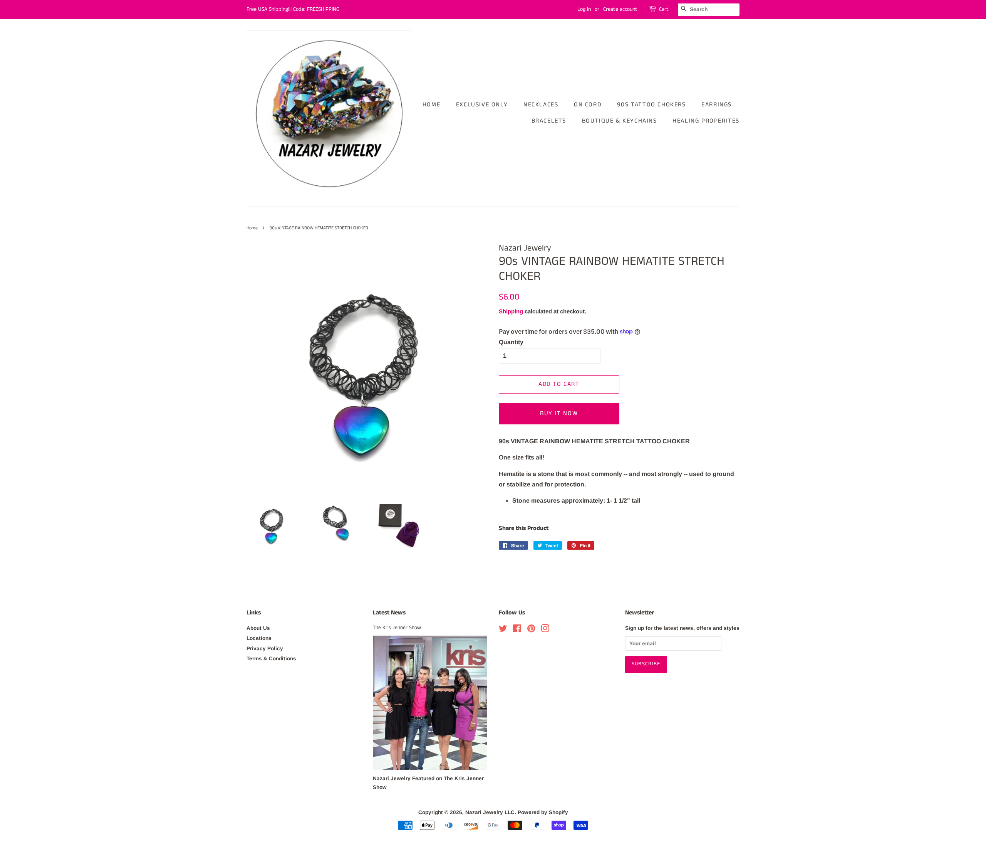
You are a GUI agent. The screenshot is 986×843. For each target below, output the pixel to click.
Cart (664, 9)
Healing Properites (706, 120)
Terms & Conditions (271, 658)
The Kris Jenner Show (397, 627)
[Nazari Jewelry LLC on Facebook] (517, 630)
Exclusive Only (482, 104)
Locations (259, 638)
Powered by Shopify (543, 812)
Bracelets (549, 120)
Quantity (511, 342)
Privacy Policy (264, 648)
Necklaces (540, 104)
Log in (584, 9)
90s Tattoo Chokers (651, 104)
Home (431, 104)
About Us (258, 628)
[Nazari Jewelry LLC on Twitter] (503, 630)
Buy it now (559, 413)
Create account (620, 9)
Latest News (389, 612)
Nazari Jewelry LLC (490, 812)
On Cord (587, 104)
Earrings (716, 104)
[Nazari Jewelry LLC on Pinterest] (531, 630)
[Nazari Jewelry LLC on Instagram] (545, 630)
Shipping (511, 311)
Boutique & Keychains (619, 120)
